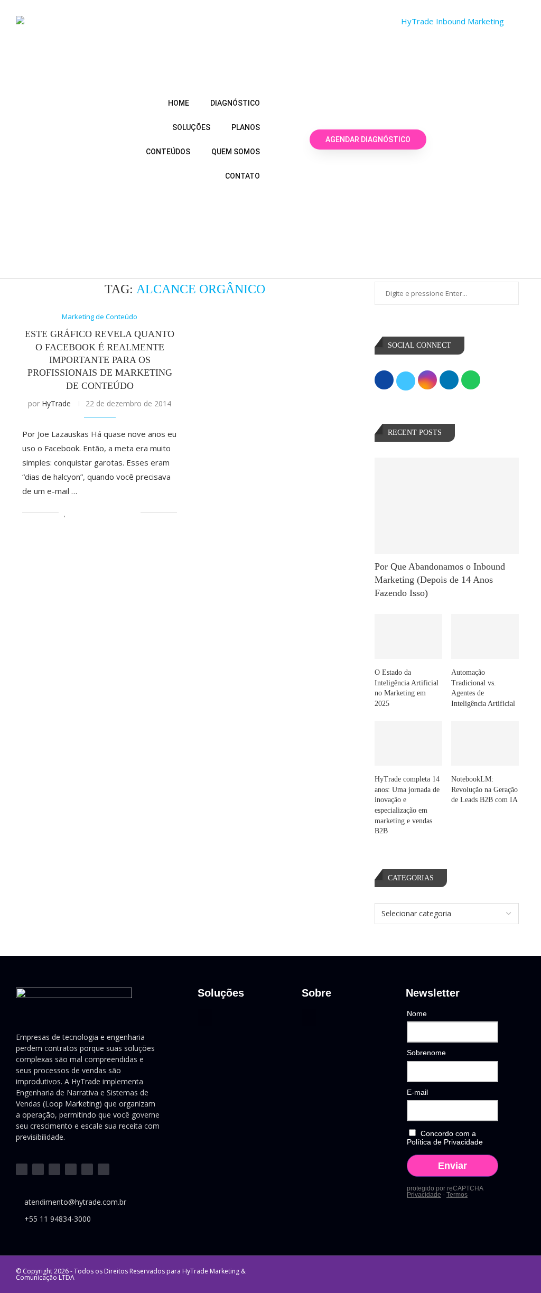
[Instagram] (54, 1169)
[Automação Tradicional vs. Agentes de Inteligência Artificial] (485, 636)
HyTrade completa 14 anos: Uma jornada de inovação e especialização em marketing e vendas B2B (407, 805)
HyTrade (56, 403)
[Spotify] (103, 1169)
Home (178, 103)
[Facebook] (71, 1169)
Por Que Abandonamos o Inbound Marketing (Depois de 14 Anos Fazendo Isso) (440, 579)
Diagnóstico (235, 103)
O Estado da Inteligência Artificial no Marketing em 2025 (407, 688)
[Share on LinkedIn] (99, 512)
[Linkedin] (21, 1169)
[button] (205, 1017)
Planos (245, 127)
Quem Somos (235, 151)
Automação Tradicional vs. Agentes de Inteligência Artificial (483, 688)
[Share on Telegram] (121, 512)
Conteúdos (168, 151)
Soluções (191, 127)
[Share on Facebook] (77, 512)
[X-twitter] (87, 1169)
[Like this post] (65, 512)
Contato (242, 176)
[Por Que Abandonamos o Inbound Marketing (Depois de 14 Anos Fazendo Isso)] (447, 506)
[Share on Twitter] (88, 512)
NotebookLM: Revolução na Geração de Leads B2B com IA (484, 789)
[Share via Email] (132, 512)
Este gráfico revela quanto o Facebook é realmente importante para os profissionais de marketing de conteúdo (99, 359)
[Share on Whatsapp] (110, 512)
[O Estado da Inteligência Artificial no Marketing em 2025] (408, 636)
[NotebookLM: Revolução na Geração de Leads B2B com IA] (485, 743)
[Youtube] (38, 1169)
